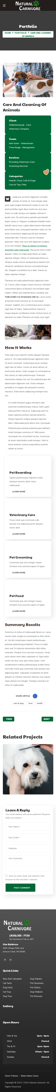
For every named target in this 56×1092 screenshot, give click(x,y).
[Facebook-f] (5, 960)
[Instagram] (10, 960)
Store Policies (11, 1075)
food (30, 703)
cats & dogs (18, 703)
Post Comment (22, 888)
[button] (52, 5)
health (40, 703)
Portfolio (21, 32)
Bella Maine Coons (29, 1075)
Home (8, 32)
